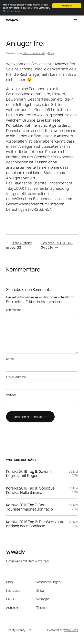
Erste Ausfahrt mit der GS (19, 245)
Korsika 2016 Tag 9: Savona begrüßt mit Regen (28, 473)
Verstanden (66, 5)
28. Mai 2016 (73, 490)
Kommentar (14, 310)
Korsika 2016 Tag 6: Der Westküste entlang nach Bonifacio (35, 524)
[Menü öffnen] (75, 20)
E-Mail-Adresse (16, 377)
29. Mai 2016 (73, 473)
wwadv (12, 20)
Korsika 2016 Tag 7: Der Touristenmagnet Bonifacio (29, 507)
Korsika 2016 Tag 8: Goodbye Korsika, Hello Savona (30, 490)
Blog (51, 53)
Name (10, 359)
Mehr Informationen (12, 10)
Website (11, 395)
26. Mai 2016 (73, 524)
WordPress (71, 630)
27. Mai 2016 (73, 507)
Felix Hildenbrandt (33, 53)
